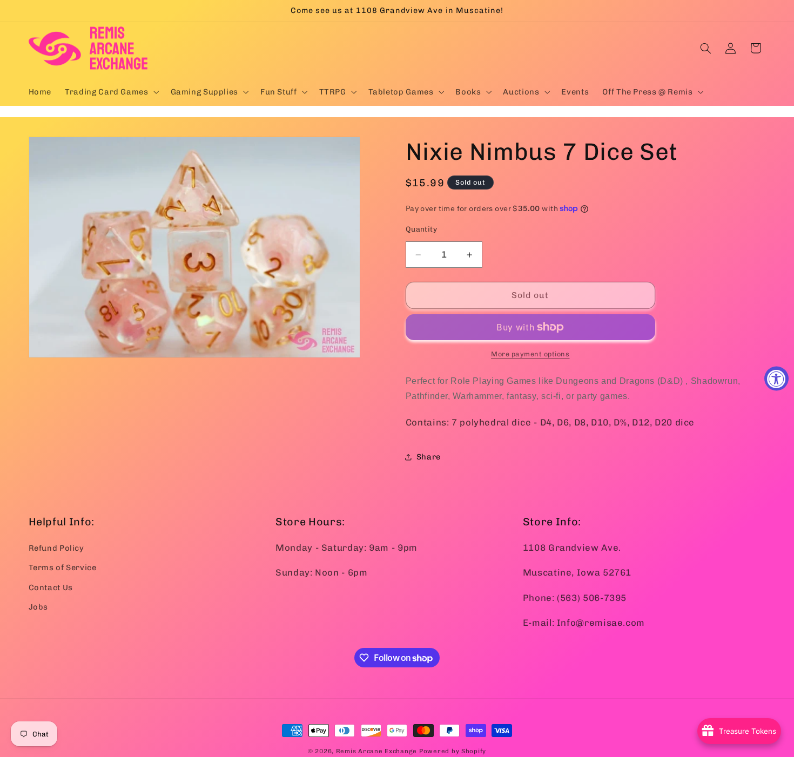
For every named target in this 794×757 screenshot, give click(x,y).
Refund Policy (56, 548)
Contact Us (51, 587)
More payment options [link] (530, 354)
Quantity (421, 229)
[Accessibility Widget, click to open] (776, 379)
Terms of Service (63, 567)
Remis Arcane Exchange (376, 751)
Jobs (39, 607)
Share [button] (428, 457)
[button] (111, 92)
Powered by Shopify (452, 751)
